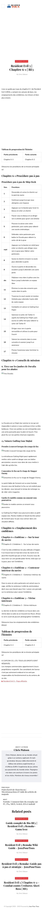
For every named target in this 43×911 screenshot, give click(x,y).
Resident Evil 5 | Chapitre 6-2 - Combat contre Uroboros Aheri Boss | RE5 (21, 885)
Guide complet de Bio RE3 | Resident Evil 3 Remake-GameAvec (21, 826)
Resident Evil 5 (21, 61)
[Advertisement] (21, 34)
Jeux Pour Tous (34, 906)
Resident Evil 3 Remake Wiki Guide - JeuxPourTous (21, 846)
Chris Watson (23, 74)
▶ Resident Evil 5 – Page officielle (14, 681)
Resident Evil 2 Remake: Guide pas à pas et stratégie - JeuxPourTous (21, 865)
